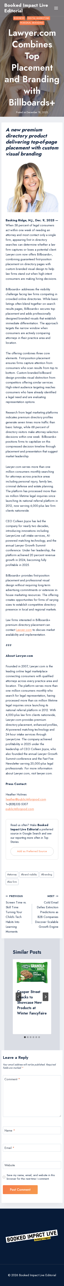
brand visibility (29, 874)
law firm (12, 882)
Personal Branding (32, 22)
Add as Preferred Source (32, 851)
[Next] (45, 996)
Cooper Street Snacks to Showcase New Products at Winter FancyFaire (32, 1002)
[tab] (25, 1037)
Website (9, 1165)
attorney (12, 874)
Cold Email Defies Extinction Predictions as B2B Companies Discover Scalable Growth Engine (46, 911)
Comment (12, 1079)
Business (19, 18)
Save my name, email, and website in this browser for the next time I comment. (31, 1177)
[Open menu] (56, 8)
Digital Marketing (38, 18)
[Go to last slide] (18, 996)
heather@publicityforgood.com (26, 799)
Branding (46, 874)
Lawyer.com (24, 630)
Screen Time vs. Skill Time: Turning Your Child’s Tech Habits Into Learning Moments (16, 914)
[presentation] (32, 972)
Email (9, 1148)
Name (9, 1131)
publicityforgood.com (20, 809)
